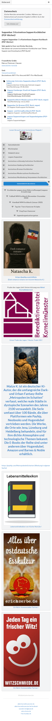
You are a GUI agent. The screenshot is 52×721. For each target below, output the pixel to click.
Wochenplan (13, 149)
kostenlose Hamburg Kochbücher (21, 165)
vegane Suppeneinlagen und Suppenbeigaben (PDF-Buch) (27, 117)
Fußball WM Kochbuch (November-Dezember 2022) (27, 197)
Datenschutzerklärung (13, 19)
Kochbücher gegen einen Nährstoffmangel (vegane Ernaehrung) (27, 191)
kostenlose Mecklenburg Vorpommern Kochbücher (27, 177)
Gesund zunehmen (9, 73)
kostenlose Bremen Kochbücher (20, 169)
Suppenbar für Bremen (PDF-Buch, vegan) (23, 105)
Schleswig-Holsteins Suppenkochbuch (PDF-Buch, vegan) (26, 82)
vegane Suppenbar (15, 157)
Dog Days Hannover (27, 211)
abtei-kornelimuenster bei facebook (26, 706)
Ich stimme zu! (12, 24)
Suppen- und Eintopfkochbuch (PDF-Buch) (24, 111)
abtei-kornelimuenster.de (26, 704)
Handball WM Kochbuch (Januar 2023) (27, 202)
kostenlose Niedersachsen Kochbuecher (23, 173)
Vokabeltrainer (14, 153)
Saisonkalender (14, 145)
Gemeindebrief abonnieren (26, 184)
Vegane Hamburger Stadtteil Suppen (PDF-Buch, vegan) (26, 91)
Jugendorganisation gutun (27, 215)
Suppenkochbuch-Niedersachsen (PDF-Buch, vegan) (27, 100)
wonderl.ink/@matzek (26, 709)
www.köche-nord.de (9, 65)
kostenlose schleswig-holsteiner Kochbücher (25, 161)
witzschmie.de (26, 711)
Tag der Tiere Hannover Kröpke (27, 207)
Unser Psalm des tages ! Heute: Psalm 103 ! (26, 340)
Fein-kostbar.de (26, 714)
